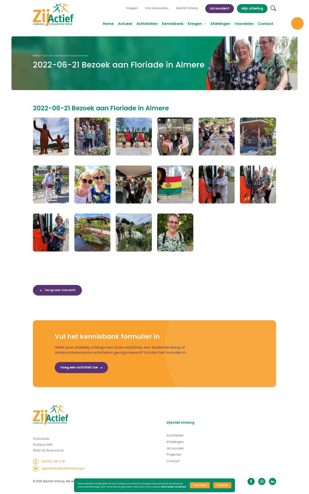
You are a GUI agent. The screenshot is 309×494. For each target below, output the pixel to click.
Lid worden (175, 448)
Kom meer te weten (173, 486)
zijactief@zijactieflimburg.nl (62, 468)
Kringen (195, 23)
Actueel (125, 23)
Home (108, 23)
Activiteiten (147, 23)
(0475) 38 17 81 (52, 461)
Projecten (174, 454)
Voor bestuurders (156, 8)
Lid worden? (219, 8)
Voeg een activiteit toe (79, 367)
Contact (265, 23)
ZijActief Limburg (187, 8)
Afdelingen (220, 23)
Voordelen (244, 23)
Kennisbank (172, 23)
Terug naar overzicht (59, 290)
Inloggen (132, 8)
